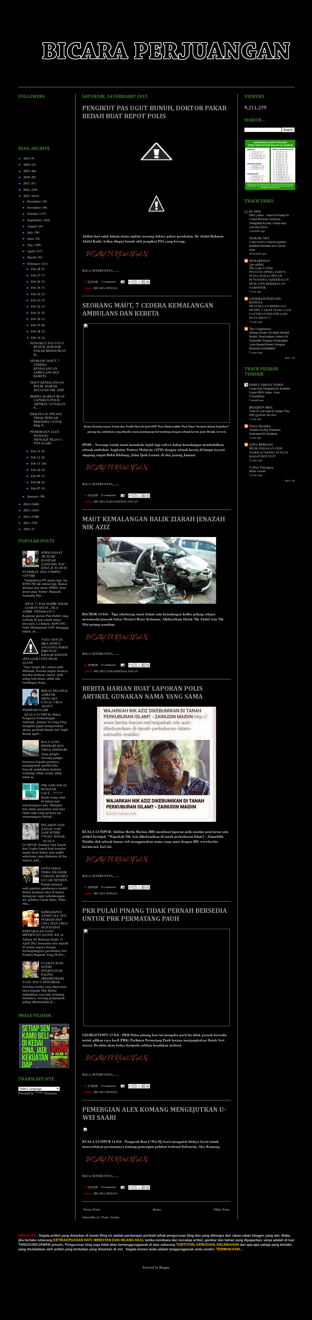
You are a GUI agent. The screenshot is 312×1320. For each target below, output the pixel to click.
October (33, 213)
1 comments (108, 281)
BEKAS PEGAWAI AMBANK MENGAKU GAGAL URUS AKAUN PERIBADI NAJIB (45, 700)
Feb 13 (36, 451)
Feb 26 (36, 281)
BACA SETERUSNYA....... (100, 270)
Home (157, 1209)
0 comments (108, 495)
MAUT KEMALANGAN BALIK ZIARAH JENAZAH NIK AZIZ (47, 386)
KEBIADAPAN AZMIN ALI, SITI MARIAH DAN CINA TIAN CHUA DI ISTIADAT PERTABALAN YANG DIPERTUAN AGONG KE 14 (45, 923)
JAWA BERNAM (261, 444)
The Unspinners (260, 328)
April (31, 251)
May (30, 244)
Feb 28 (36, 268)
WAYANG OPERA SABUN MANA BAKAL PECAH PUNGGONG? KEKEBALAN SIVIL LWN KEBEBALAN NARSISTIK (269, 279)
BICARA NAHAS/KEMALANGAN (116, 501)
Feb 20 (36, 318)
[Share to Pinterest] (147, 282)
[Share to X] (139, 282)
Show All (290, 358)
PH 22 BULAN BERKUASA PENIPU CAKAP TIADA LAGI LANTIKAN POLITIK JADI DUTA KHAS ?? (270, 312)
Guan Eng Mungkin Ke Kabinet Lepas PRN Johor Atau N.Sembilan (269, 392)
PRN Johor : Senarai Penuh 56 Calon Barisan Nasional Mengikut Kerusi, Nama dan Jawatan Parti (269, 221)
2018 (27, 177)
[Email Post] (122, 281)
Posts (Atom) (110, 1217)
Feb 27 (36, 275)
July (30, 232)
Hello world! (257, 471)
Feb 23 (36, 300)
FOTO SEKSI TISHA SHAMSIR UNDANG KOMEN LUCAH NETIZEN (54, 874)
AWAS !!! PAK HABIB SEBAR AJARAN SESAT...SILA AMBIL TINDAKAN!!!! (45, 607)
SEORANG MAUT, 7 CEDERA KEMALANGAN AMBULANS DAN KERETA (44, 368)
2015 (27, 195)
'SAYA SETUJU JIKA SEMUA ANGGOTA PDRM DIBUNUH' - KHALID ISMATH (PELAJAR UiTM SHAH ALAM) (45, 651)
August (32, 226)
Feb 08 (36, 482)
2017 (27, 183)
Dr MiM (255, 211)
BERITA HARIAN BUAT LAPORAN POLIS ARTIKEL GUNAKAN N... (47, 402)
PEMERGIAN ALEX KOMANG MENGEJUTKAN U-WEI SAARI (46, 437)
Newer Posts (91, 1209)
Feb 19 (36, 325)
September (35, 220)
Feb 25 (36, 287)
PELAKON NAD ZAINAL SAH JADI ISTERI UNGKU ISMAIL (53, 830)
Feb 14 (36, 337)
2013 (27, 510)
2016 (27, 189)
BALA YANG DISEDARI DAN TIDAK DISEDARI (54, 745)
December (34, 201)
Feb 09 (36, 476)
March (32, 257)
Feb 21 (36, 312)
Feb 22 (36, 306)
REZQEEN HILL (261, 407)
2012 (27, 516)
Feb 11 (36, 463)
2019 (27, 171)
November (34, 207)
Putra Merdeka (259, 426)
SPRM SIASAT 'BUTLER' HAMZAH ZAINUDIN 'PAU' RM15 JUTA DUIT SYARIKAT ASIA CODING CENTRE (44, 564)
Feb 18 (36, 331)
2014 (27, 504)
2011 (27, 522)
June (31, 238)
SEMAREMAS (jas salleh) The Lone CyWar (261, 264)
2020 (27, 164)
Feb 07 (36, 488)
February (34, 263)
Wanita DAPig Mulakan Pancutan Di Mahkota (264, 431)
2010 (27, 529)
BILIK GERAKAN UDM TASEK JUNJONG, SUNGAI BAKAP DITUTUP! (268, 452)
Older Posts (222, 1209)
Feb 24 (36, 294)
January (33, 496)
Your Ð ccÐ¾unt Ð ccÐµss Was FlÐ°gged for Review (269, 413)
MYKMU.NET (259, 238)
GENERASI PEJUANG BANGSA (265, 300)
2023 (27, 158)
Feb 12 (36, 457)
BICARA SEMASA (106, 288)
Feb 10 (36, 469)
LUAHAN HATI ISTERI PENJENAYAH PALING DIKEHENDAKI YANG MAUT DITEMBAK (43, 973)
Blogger (164, 1267)
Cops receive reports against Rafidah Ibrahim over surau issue (267, 246)
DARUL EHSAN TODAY (266, 384)
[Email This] (130, 282)
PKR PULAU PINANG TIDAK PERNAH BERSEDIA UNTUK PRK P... (46, 419)
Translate (50, 1093)
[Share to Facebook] (143, 282)
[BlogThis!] (134, 282)
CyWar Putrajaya (261, 467)
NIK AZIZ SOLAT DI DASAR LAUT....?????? (54, 789)
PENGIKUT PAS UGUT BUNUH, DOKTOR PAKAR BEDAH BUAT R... (48, 349)
